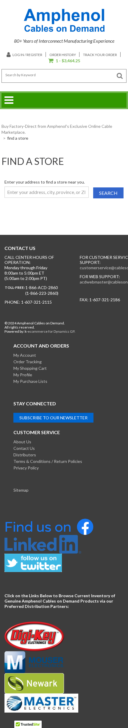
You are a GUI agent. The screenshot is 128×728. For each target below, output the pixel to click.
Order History (62, 54)
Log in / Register (27, 54)
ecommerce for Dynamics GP (51, 331)
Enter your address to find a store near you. (44, 181)
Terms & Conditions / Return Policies (47, 461)
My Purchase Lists (30, 381)
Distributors (24, 454)
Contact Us (24, 448)
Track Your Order (100, 54)
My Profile (22, 374)
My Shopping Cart (30, 368)
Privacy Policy (26, 467)
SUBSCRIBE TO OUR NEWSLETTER (53, 417)
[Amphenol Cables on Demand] (64, 20)
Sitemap (21, 490)
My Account (24, 355)
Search (108, 193)
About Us (22, 441)
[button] (64, 61)
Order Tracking (27, 361)
